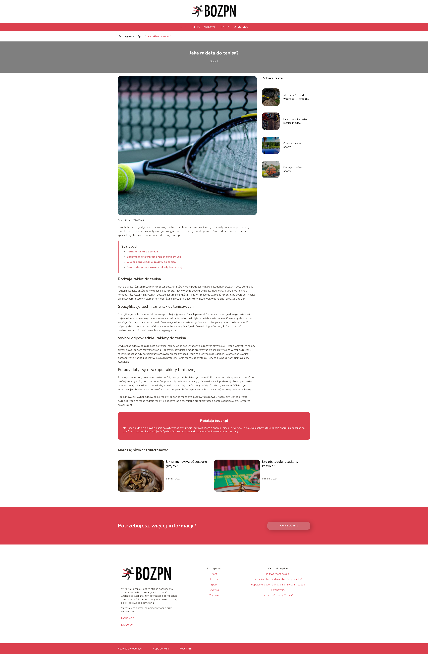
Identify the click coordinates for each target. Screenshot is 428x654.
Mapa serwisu (161, 648)
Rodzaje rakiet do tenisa (142, 251)
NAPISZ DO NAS (289, 525)
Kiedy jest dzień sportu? (292, 169)
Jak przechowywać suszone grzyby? (186, 464)
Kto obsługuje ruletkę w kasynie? (280, 464)
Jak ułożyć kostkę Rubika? (278, 595)
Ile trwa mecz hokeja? (278, 574)
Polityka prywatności (130, 648)
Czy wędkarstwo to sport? (294, 145)
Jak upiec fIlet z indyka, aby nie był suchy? (278, 579)
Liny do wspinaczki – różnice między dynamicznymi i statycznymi (295, 121)
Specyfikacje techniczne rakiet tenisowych (154, 257)
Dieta (196, 27)
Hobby (224, 27)
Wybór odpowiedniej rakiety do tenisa (151, 262)
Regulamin (186, 648)
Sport (184, 27)
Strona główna (127, 36)
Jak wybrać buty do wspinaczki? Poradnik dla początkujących (295, 97)
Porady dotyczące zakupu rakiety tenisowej (154, 267)
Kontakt (127, 625)
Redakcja (127, 618)
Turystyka (240, 27)
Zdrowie (209, 27)
